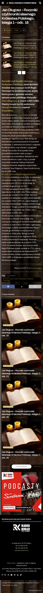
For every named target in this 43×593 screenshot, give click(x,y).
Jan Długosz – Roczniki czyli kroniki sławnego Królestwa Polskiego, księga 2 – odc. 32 (25, 45)
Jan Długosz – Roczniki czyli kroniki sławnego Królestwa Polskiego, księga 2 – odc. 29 (21, 455)
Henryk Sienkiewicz (12, 107)
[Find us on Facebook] (2, 575)
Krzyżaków (7, 110)
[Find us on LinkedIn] (17, 575)
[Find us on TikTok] (21, 575)
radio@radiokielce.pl (21, 550)
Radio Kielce (11, 563)
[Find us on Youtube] (11, 575)
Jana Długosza (9, 100)
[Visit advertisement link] (21, 491)
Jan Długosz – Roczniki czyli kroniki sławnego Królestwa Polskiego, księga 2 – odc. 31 (25, 55)
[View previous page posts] (19, 72)
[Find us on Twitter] (5, 575)
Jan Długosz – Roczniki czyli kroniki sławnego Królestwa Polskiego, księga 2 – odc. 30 (25, 65)
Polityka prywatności (35, 590)
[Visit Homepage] (21, 3)
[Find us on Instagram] (8, 575)
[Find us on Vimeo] (14, 575)
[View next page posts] (23, 72)
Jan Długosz (11, 275)
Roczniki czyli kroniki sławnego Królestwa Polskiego (18, 279)
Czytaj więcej (21, 466)
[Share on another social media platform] (35, 286)
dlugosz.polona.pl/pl (34, 268)
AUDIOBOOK (8, 325)
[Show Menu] (3, 3)
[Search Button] (40, 3)
